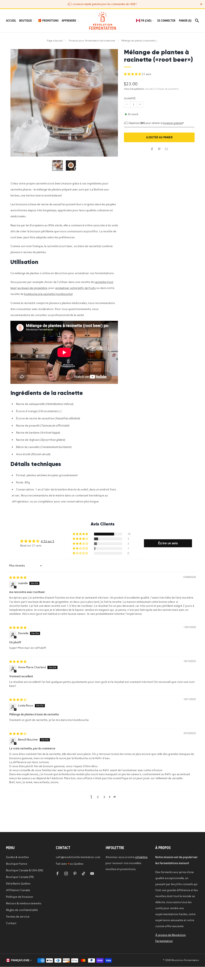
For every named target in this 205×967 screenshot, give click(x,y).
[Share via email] (166, 149)
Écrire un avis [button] (168, 543)
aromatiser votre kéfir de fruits (75, 288)
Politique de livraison (19, 897)
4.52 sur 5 (47, 541)
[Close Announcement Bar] (201, 4)
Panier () (185, 20)
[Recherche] (197, 21)
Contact (11, 923)
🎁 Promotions (48, 20)
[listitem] (102, 4)
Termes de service (17, 916)
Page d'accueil (55, 40)
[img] (17, 577)
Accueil (11, 20)
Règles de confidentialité (22, 910)
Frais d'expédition (134, 88)
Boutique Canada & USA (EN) (24, 870)
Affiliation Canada (18, 890)
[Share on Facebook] (152, 149)
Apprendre (69, 20)
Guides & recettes (17, 857)
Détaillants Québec (18, 883)
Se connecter (166, 20)
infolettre (141, 857)
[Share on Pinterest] (159, 149)
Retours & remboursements (23, 903)
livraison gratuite (173, 123)
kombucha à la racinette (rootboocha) (48, 294)
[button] (133, 74)
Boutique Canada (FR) (20, 877)
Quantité (130, 98)
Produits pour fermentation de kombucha (92, 40)
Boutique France (16, 863)
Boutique (25, 20)
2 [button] (98, 797)
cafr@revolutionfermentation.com (78, 857)
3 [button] (104, 797)
